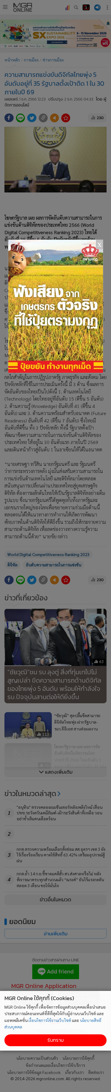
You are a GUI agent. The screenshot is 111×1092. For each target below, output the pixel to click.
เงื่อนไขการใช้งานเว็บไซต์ (49, 1020)
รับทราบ (55, 1040)
